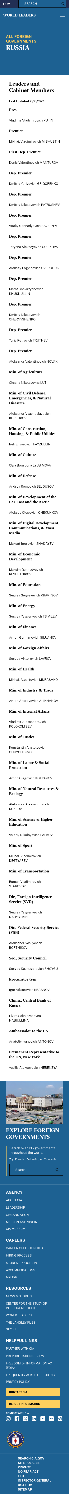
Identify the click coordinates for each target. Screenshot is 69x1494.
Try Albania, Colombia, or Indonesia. (33, 1159)
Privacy (24, 1467)
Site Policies (28, 1463)
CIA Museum (15, 1229)
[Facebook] (17, 1419)
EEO (21, 1476)
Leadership (15, 1207)
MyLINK (11, 1277)
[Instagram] (9, 1419)
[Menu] (61, 15)
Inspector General (34, 1480)
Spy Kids (13, 1329)
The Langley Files (20, 1322)
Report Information (24, 1403)
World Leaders (19, 15)
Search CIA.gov (31, 1458)
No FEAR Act (28, 1471)
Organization (17, 1215)
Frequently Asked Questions (30, 1375)
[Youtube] (43, 1419)
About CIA (14, 1200)
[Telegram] (60, 1419)
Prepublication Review (25, 1356)
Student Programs (22, 1263)
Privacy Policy (18, 1382)
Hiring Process (19, 1255)
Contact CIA (18, 1392)
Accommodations (20, 1270)
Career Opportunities (24, 1248)
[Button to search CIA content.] (63, 3)
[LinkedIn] (35, 1419)
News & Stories (19, 1296)
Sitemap (25, 1489)
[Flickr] (52, 1419)
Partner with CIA (20, 1348)
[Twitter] (26, 1419)
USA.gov (25, 1485)
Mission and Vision (21, 1222)
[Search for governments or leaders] (57, 1169)
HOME (7, 4)
